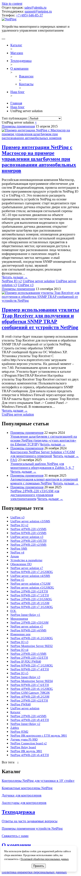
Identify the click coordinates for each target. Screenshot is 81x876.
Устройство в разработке (26, 560)
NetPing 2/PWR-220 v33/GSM (29, 622)
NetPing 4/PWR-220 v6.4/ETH (29, 755)
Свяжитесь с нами (15, 836)
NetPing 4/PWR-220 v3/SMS (28, 529)
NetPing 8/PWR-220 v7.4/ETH (29, 669)
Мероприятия (19, 618)
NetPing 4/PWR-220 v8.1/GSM (29, 603)
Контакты (26, 84)
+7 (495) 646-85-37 (29, 15)
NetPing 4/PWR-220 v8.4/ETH (29, 720)
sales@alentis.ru (35, 7)
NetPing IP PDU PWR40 (25, 661)
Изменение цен (20, 634)
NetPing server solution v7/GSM (30, 583)
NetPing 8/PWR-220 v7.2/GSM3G (31, 572)
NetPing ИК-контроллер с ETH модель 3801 (38, 735)
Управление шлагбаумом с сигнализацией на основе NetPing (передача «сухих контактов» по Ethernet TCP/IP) (43, 440)
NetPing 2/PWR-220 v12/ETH (29, 591)
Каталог (16, 45)
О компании (19, 68)
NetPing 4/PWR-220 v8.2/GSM (29, 696)
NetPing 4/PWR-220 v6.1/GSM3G (31, 688)
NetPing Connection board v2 (28, 743)
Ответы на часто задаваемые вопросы (29, 821)
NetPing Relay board (23, 747)
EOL (13, 611)
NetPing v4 (17, 552)
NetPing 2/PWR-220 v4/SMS (28, 716)
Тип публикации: (15, 118)
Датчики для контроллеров (21, 795)
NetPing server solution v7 (26, 568)
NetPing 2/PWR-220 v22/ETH (29, 700)
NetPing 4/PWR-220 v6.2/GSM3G (31, 638)
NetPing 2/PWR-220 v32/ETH (29, 657)
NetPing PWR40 (20, 704)
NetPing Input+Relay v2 (25, 724)
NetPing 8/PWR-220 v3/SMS (28, 533)
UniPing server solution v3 (26, 537)
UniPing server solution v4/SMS (30, 576)
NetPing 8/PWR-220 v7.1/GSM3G (31, 665)
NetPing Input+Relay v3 (25, 677)
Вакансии (26, 76)
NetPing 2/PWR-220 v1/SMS (28, 653)
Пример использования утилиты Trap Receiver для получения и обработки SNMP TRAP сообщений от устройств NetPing (40, 318)
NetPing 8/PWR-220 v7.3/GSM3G (31, 607)
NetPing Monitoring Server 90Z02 (31, 646)
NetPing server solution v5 (26, 626)
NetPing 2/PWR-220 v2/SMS (28, 544)
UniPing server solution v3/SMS (30, 521)
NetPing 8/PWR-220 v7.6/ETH (29, 685)
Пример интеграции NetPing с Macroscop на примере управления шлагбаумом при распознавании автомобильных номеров (39, 158)
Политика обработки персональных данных (34, 872)
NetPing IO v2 (12, 281)
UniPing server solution (39, 281)
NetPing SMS (18, 548)
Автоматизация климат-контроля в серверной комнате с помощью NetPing (44, 481)
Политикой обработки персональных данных (45, 859)
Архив (14, 556)
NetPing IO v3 (19, 642)
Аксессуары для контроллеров (24, 803)
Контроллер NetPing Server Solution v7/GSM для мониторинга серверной (42, 454)
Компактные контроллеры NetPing (27, 788)
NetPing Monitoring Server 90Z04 (31, 681)
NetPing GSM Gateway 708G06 (30, 692)
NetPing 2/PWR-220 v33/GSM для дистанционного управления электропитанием (34, 495)
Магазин (16, 53)
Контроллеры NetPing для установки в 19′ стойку (38, 780)
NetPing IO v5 (19, 673)
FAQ (13, 460)
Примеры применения (18, 126)
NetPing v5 (17, 579)
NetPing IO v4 (19, 650)
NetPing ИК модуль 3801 (26, 751)
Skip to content (12, 3)
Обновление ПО (21, 564)
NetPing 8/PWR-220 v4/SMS (28, 630)
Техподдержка (21, 61)
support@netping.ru (38, 11)
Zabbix (14, 727)
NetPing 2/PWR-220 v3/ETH (28, 540)
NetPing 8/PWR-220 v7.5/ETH (29, 595)
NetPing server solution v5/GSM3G (32, 587)
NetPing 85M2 (19, 731)
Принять (38, 866)
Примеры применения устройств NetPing (32, 828)
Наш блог (17, 92)
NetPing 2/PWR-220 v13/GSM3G (31, 599)
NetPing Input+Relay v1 (25, 614)
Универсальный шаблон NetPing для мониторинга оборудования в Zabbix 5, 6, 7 (42, 465)
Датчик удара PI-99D (24, 739)
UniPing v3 (25, 285)
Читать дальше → (15, 277)
